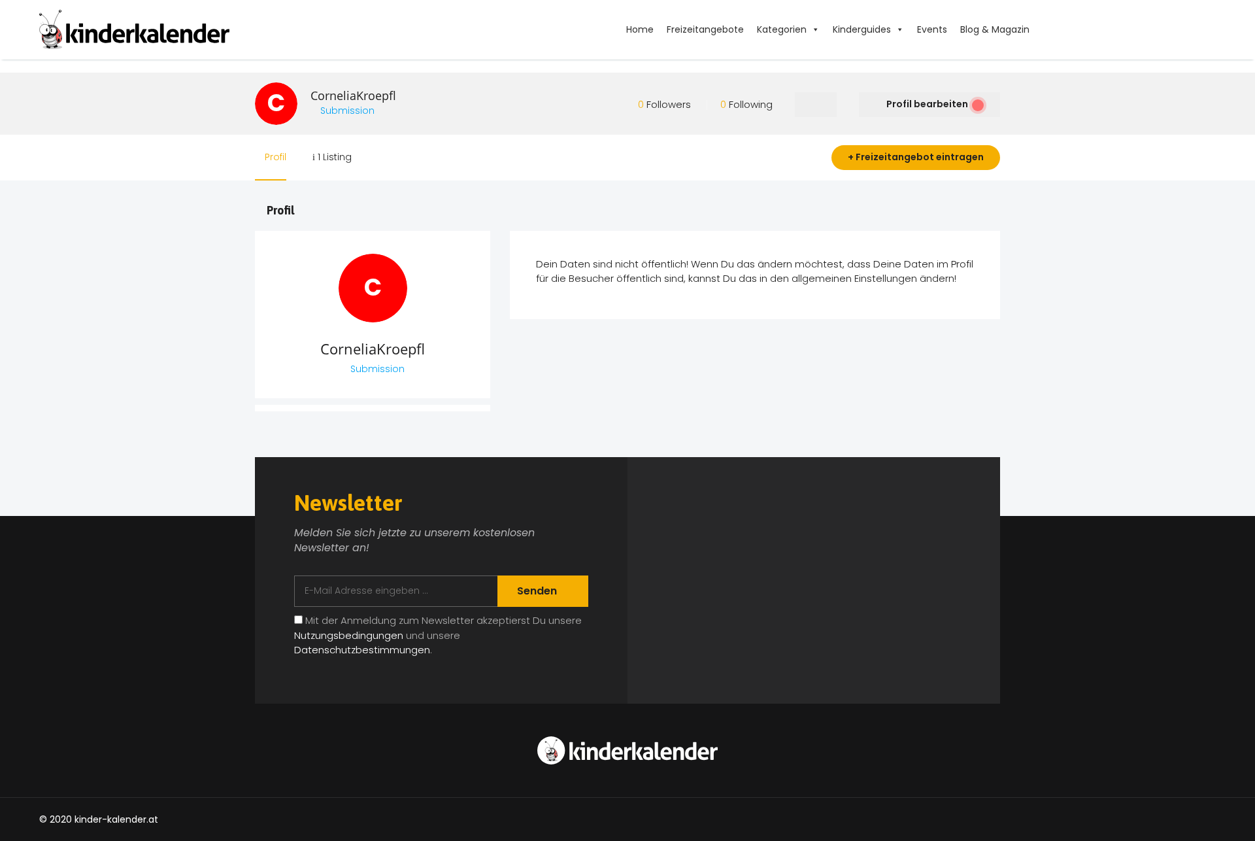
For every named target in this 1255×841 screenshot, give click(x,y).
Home (640, 29)
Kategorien (782, 29)
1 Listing (333, 156)
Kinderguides (862, 29)
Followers (664, 104)
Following (746, 104)
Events (932, 29)
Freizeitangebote (705, 29)
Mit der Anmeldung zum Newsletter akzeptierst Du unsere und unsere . (438, 635)
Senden (538, 590)
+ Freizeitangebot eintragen (916, 156)
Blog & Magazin (994, 29)
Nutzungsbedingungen (348, 635)
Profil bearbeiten (927, 104)
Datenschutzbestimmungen (362, 650)
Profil (274, 156)
